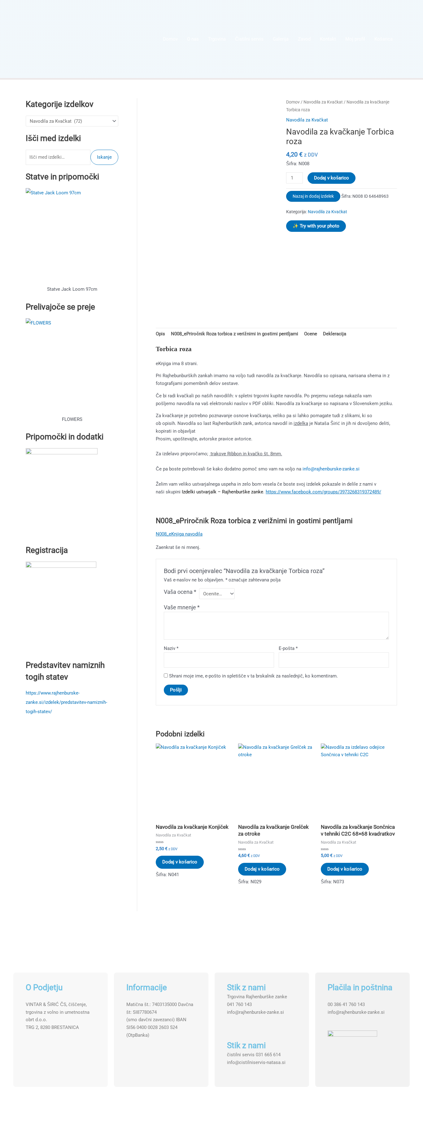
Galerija (281, 39)
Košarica (383, 39)
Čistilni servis (249, 39)
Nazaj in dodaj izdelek (313, 196)
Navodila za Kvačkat (323, 101)
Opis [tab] (160, 334)
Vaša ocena (180, 592)
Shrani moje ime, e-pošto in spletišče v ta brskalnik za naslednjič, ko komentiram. (253, 676)
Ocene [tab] (310, 334)
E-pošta (288, 648)
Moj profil (355, 39)
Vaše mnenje (182, 607)
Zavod (304, 39)
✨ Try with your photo (316, 226)
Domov (170, 39)
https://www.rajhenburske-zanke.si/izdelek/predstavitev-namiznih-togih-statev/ (66, 702)
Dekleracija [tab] (334, 334)
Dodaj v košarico (331, 178)
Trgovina (217, 39)
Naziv (171, 648)
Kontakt (328, 39)
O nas (193, 39)
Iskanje (104, 157)
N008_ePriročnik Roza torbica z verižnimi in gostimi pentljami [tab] (234, 334)
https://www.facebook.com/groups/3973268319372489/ (323, 492)
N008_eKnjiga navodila (179, 534)
